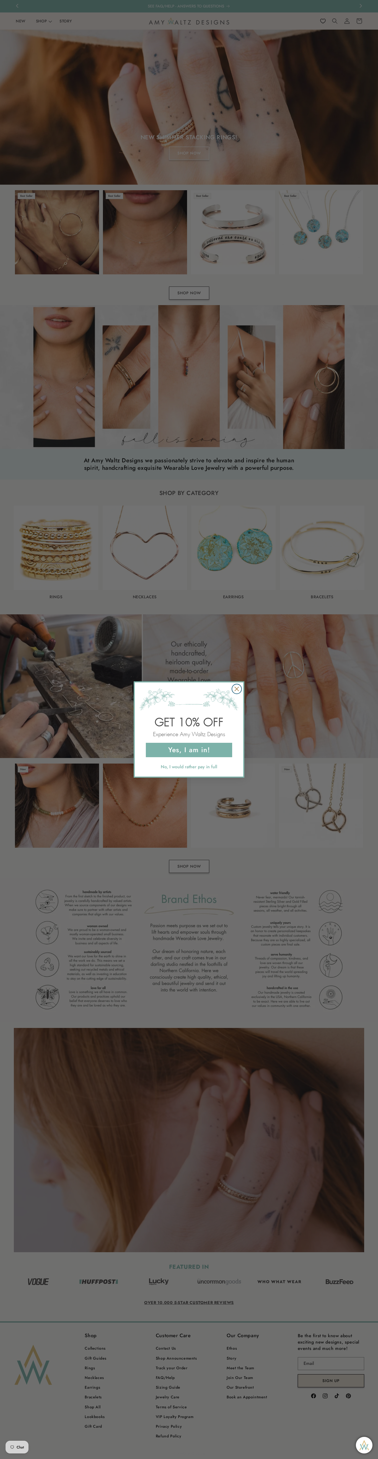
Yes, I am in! (189, 750)
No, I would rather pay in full (189, 767)
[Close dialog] (237, 689)
